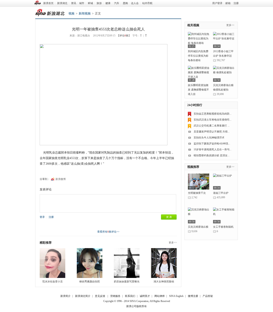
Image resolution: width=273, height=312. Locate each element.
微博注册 (193, 296)
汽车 (116, 3)
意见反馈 (100, 296)
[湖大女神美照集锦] (164, 263)
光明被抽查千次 (197, 192)
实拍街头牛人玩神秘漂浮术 (209, 137)
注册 (236, 3)
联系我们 (130, 296)
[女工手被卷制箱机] (223, 215)
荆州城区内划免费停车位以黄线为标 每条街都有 (198, 56)
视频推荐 (193, 166)
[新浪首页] (37, 2)
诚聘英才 (145, 296)
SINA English (176, 296)
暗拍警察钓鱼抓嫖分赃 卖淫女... (211, 155)
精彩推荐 (46, 242)
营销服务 (115, 296)
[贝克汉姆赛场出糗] (198, 215)
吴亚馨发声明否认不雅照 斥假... (211, 131)
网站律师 (159, 296)
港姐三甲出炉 (220, 192)
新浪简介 (65, 296)
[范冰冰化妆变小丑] (52, 263)
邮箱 (228, 3)
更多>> (173, 242)
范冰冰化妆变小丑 (52, 281)
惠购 (125, 3)
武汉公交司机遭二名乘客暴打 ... (211, 125)
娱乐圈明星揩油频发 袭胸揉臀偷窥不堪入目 (198, 90)
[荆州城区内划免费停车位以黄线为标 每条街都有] (198, 40)
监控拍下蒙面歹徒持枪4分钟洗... (212, 143)
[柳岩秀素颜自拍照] (89, 263)
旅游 (99, 3)
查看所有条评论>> (108, 231)
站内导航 (147, 3)
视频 (71, 13)
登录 (42, 217)
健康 (107, 3)
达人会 (135, 3)
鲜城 (90, 3)
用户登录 (217, 3)
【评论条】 (124, 35)
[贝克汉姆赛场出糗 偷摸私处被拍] (223, 74)
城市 (81, 3)
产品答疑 (208, 296)
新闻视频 (85, 13)
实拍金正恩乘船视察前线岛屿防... (212, 113)
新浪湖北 (62, 3)
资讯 (73, 3)
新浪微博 (60, 179)
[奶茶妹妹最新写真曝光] (126, 263)
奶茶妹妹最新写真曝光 (126, 281)
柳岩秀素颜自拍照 (89, 281)
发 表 (169, 217)
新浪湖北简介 (82, 296)
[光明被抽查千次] (198, 182)
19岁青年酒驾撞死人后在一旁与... (212, 149)
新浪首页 (48, 3)
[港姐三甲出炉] (223, 182)
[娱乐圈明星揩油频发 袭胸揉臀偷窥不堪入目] (198, 74)
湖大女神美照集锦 (164, 281)
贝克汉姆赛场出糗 (198, 226)
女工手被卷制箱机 (223, 226)
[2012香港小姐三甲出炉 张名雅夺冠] (223, 40)
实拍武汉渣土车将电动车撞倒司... (212, 119)
